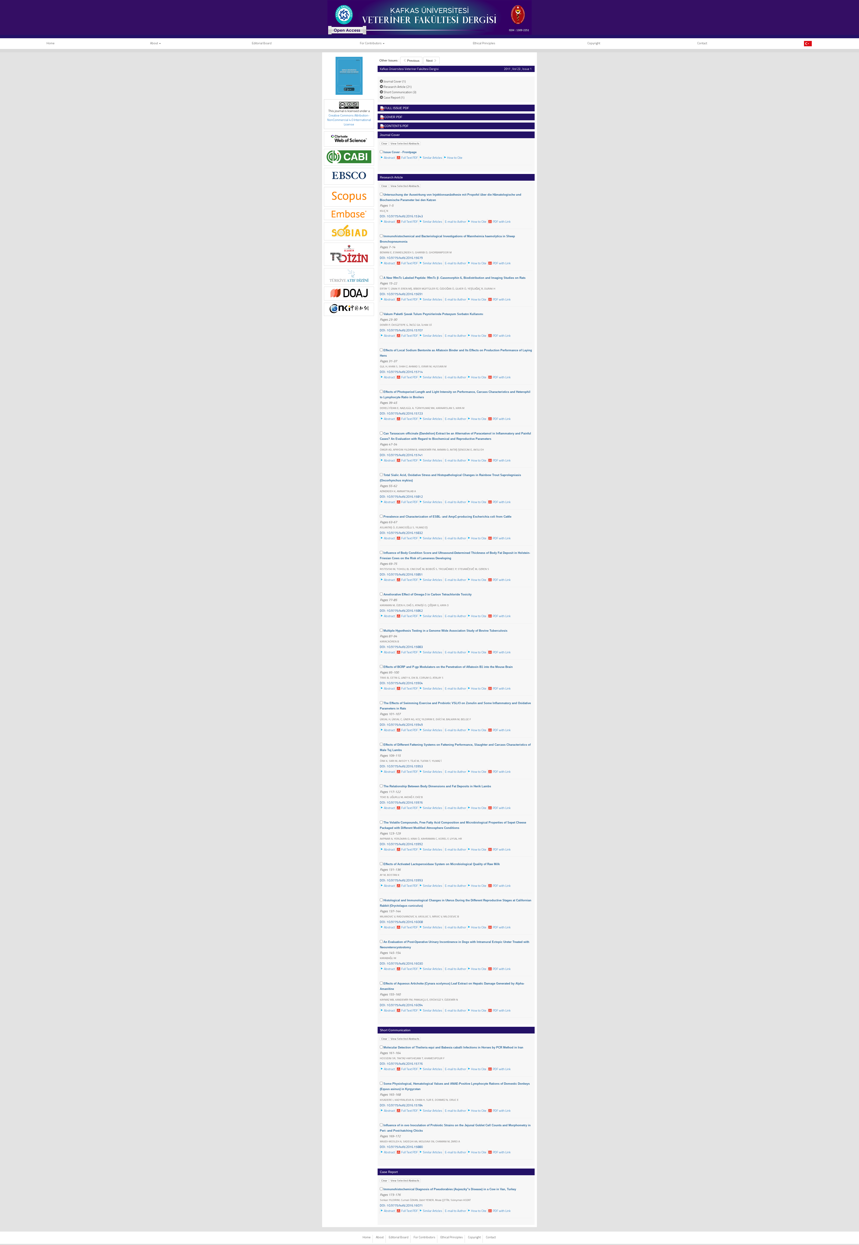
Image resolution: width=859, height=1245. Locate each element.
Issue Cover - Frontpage (400, 152)
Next (430, 60)
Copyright (593, 43)
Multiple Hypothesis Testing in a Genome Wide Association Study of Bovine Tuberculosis (445, 630)
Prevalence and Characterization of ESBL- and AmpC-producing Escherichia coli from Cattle (447, 516)
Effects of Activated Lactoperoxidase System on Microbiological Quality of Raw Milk (441, 864)
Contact (702, 43)
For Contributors (371, 43)
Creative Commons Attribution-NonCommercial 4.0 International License (349, 120)
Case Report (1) (393, 97)
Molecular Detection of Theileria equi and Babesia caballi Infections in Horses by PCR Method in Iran (453, 1047)
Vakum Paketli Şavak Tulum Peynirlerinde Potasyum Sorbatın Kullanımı (433, 314)
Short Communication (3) (399, 92)
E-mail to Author (455, 221)
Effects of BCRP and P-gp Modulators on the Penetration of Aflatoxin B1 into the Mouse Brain (448, 667)
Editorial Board (262, 43)
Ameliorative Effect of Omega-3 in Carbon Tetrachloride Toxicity (427, 594)
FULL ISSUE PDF (396, 108)
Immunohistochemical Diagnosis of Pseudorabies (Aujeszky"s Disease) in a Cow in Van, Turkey (449, 1189)
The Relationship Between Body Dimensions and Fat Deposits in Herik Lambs (437, 786)
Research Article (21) (397, 86)
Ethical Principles (484, 43)
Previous (412, 60)
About (154, 43)
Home (367, 1237)
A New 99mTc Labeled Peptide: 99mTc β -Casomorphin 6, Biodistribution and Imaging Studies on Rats (454, 277)
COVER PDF (393, 117)
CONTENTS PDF (396, 126)
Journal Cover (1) (394, 81)
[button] (389, 157)
